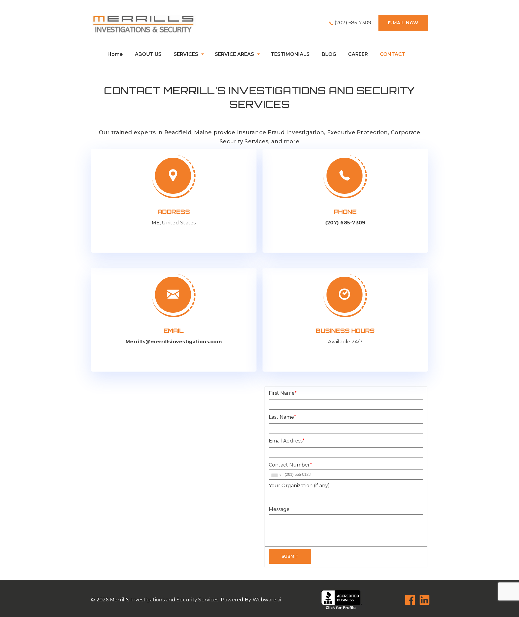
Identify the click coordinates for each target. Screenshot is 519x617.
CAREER (358, 54)
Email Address (287, 441)
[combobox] (276, 475)
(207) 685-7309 (353, 23)
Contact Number (290, 465)
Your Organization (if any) (299, 485)
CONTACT (392, 54)
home (115, 54)
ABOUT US (148, 54)
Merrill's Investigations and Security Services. (165, 600)
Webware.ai (267, 600)
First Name (283, 393)
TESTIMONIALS (290, 54)
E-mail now (403, 23)
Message (279, 509)
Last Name (282, 417)
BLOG (329, 54)
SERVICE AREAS (234, 54)
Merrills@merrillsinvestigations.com (174, 342)
